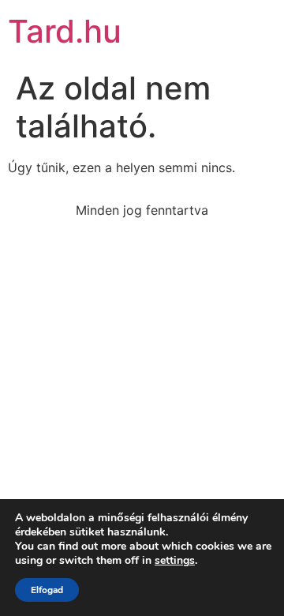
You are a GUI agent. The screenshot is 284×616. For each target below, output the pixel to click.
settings (175, 561)
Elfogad (47, 590)
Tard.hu (64, 31)
